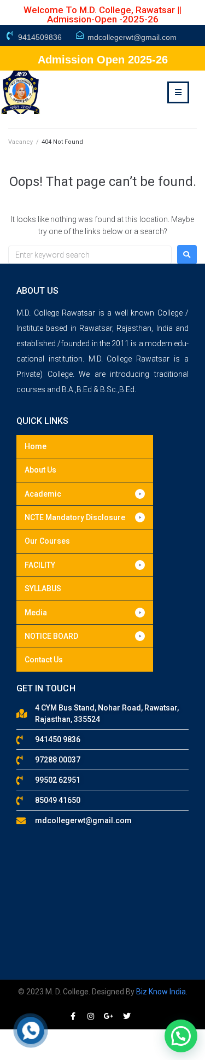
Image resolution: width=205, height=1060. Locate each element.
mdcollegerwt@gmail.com (132, 37)
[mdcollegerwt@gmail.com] (80, 35)
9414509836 (40, 37)
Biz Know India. (162, 991)
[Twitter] (126, 1016)
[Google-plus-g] (108, 1016)
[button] (84, 493)
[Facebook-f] (72, 1016)
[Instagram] (90, 1016)
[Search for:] (90, 255)
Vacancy (20, 141)
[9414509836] (9, 35)
